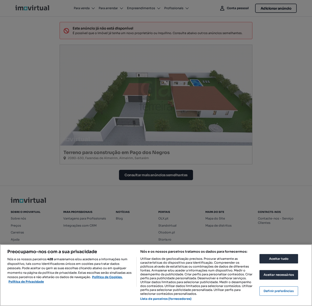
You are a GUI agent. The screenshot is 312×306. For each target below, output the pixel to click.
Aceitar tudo (279, 259)
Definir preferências (279, 291)
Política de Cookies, (107, 277)
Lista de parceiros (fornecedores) (165, 299)
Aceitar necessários (279, 275)
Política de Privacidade (26, 282)
